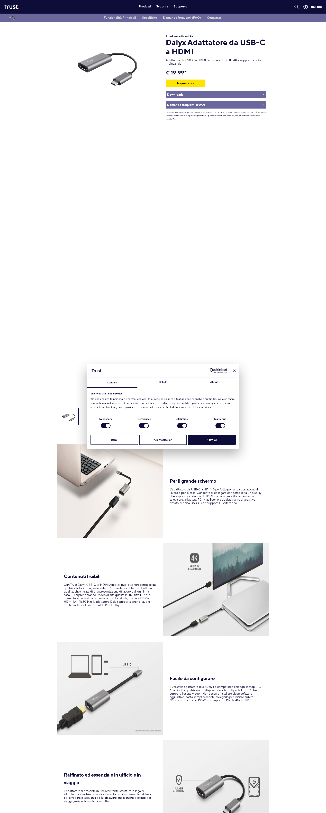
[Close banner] (234, 371)
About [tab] (214, 382)
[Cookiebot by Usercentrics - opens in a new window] (212, 370)
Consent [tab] (112, 382)
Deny (114, 439)
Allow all (212, 439)
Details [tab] (163, 382)
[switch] (144, 425)
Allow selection (163, 439)
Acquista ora (186, 83)
